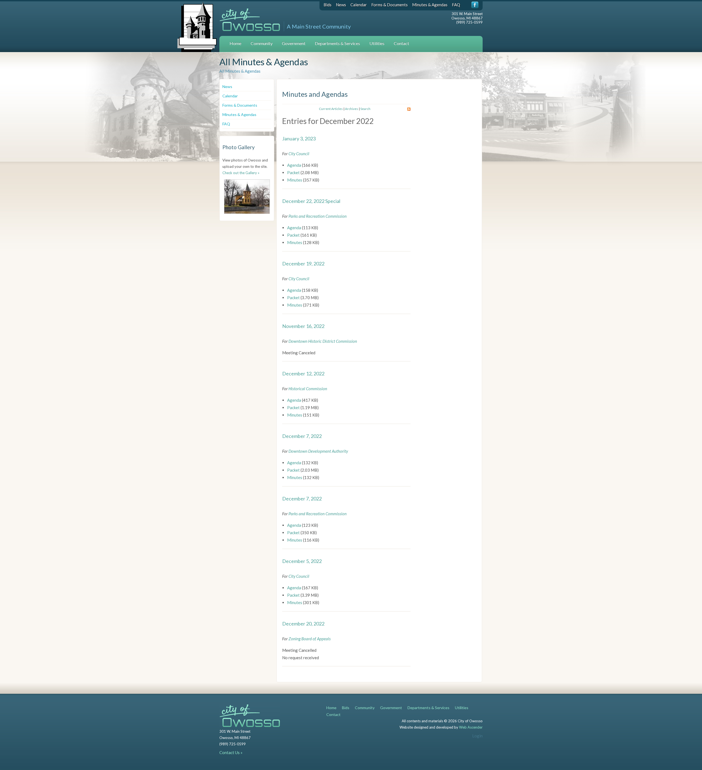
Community (262, 43)
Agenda (294, 165)
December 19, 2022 (303, 264)
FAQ (456, 4)
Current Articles (331, 109)
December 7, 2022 (302, 436)
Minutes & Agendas (430, 4)
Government (293, 43)
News (341, 4)
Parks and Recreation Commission (317, 216)
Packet (293, 172)
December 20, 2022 (303, 624)
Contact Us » (230, 752)
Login (477, 735)
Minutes (294, 179)
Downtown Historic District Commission (322, 341)
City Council (298, 153)
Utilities (376, 43)
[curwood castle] (247, 196)
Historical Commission (307, 388)
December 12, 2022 (303, 373)
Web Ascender (471, 727)
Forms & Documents (389, 4)
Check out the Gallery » (240, 173)
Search (365, 109)
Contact (401, 43)
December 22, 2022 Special (311, 201)
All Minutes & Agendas (240, 71)
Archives (351, 109)
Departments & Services (337, 43)
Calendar (358, 4)
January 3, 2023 (299, 138)
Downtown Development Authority (318, 451)
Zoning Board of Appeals (309, 638)
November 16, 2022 (303, 326)
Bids (328, 4)
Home (235, 43)
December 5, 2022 (302, 561)
